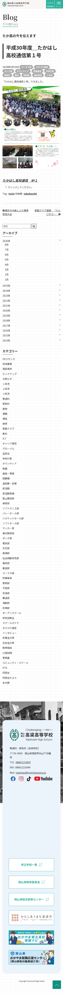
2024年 (6, 290)
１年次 (50, 75)
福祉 (5, 418)
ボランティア (23, 71)
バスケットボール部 (13, 518)
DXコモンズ (9, 359)
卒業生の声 (8, 637)
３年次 (6, 393)
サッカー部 (8, 528)
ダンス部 (8, 71)
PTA (5, 667)
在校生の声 (8, 643)
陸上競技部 (8, 498)
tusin (11, 193)
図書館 (6, 478)
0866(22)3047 (23, 762)
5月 (7, 259)
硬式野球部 (8, 533)
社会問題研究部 (11, 558)
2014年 (6, 340)
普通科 (6, 398)
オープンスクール (12, 613)
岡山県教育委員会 (29, 882)
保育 (5, 423)
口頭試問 (7, 653)
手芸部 (6, 588)
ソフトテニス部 (11, 508)
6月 (7, 254)
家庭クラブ (8, 428)
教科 (17, 75)
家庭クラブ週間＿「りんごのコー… (47, 212)
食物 (5, 408)
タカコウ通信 (42, 67)
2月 (7, 274)
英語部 (6, 553)
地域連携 (7, 364)
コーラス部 (26, 67)
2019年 (6, 315)
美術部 (6, 563)
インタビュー (10, 633)
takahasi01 (30, 193)
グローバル (8, 448)
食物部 (6, 583)
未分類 (6, 682)
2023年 (6, 295)
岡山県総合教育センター (29, 899)
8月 (7, 244)
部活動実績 (8, 493)
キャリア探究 (10, 443)
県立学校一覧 (29, 865)
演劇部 (6, 603)
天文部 (6, 548)
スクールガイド (11, 623)
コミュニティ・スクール (15, 662)
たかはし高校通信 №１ (20, 180)
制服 (5, 468)
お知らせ (7, 378)
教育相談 (7, 647)
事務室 (6, 657)
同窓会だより (10, 677)
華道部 (6, 598)
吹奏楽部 (37, 71)
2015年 (6, 335)
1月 (7, 279)
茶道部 (6, 593)
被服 (5, 413)
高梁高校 (38, 75)
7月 (7, 249)
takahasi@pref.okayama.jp (31, 772)
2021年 (6, 305)
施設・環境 (8, 473)
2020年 (6, 310)
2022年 (6, 300)
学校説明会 (8, 618)
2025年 (6, 285)
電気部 (6, 543)
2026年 (6, 241)
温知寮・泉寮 (10, 483)
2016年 (6, 330)
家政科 (7, 75)
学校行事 (50, 71)
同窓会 (6, 672)
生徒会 (6, 453)
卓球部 (6, 503)
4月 (7, 264)
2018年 (6, 320)
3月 (7, 269)
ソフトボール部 (11, 523)
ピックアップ (10, 374)
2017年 (6, 325)
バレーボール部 (11, 513)
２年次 (6, 388)
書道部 (6, 568)
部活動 (26, 75)
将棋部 (6, 608)
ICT (4, 438)
